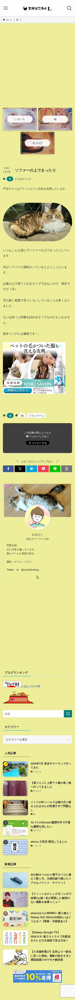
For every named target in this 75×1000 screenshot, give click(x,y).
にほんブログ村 (30, 686)
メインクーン (36, 415)
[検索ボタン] (69, 8)
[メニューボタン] (5, 8)
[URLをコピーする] (66, 468)
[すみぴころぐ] (37, 8)
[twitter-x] (37, 577)
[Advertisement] (37, 67)
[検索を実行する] (68, 713)
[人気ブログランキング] (18, 702)
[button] (8, 468)
